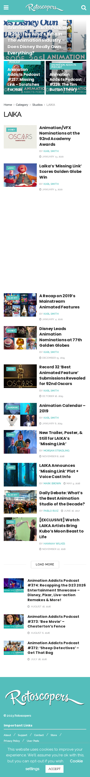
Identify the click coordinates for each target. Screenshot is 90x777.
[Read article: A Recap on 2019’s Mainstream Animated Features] (20, 305)
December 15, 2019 (53, 357)
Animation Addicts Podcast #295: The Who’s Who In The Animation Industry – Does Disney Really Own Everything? (39, 40)
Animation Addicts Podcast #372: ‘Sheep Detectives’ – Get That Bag (53, 647)
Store (54, 735)
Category (22, 104)
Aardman (15, 19)
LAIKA (50, 104)
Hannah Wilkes (54, 543)
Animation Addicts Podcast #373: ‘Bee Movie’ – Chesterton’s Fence (53, 621)
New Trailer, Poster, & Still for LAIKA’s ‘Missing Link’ (60, 438)
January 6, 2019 (52, 423)
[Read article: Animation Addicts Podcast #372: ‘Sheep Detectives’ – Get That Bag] (14, 648)
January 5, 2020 (52, 189)
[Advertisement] (45, 241)
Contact (39, 735)
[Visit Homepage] (45, 7)
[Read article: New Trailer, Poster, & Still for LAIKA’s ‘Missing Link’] (20, 441)
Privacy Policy (12, 740)
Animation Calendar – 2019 (62, 408)
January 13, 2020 (53, 156)
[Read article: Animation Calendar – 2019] (20, 414)
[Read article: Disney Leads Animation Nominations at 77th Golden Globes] (20, 337)
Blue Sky (13, 297)
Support (22, 735)
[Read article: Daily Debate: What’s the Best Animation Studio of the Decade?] (20, 502)
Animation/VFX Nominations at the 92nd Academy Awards (59, 136)
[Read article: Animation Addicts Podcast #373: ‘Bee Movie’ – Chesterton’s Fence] (14, 621)
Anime (11, 369)
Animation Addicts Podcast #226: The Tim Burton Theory (66, 82)
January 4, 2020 (52, 319)
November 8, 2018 (53, 456)
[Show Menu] (6, 7)
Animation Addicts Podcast (21, 61)
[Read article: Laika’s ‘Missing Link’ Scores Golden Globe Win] (20, 175)
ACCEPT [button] (54, 769)
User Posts (33, 740)
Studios (37, 104)
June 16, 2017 (71, 510)
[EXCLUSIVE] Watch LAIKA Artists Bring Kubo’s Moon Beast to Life (61, 528)
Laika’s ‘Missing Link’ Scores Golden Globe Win (60, 171)
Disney (11, 129)
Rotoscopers (22, 715)
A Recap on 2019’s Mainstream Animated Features (59, 301)
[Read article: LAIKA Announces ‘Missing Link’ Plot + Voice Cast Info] (20, 474)
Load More (45, 564)
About (7, 735)
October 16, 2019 (52, 396)
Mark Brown (52, 483)
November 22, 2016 (54, 549)
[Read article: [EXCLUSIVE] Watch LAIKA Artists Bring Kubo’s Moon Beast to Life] (20, 529)
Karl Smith (51, 151)
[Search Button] (83, 7)
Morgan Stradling (56, 450)
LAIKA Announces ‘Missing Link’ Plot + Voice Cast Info (58, 471)
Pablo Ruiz (51, 510)
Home (8, 104)
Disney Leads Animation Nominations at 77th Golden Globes (60, 337)
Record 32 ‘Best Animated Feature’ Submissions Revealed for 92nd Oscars (62, 375)
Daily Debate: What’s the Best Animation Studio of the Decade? (61, 498)
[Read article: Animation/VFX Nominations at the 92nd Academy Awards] (20, 136)
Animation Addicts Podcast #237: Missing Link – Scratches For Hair (24, 79)
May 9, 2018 (73, 483)
